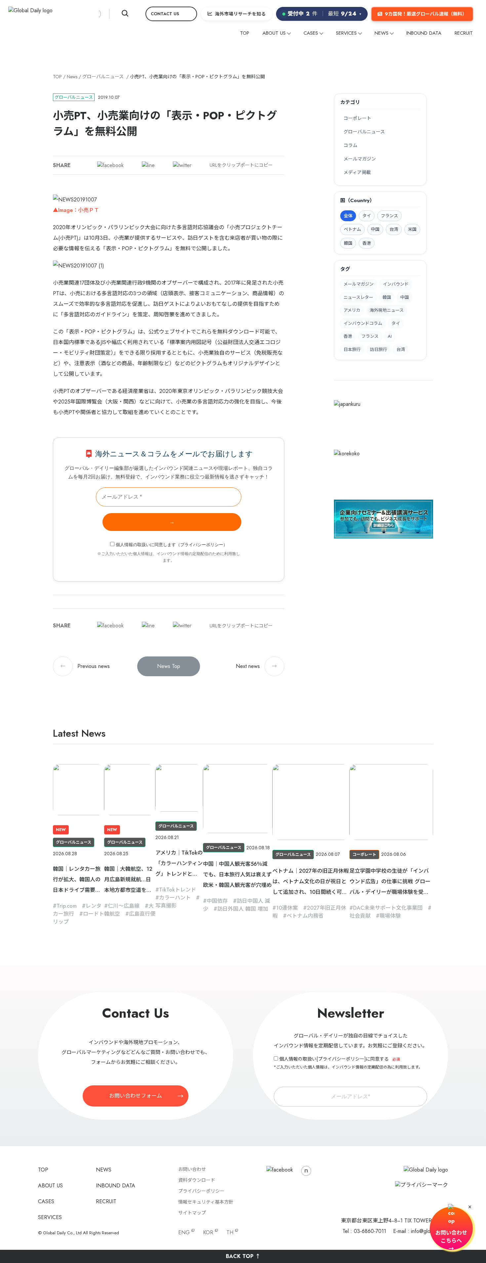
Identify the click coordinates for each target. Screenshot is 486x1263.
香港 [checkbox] (366, 243)
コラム (350, 145)
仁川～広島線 (124, 906)
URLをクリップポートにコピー (241, 165)
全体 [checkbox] (348, 216)
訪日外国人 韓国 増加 (242, 909)
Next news (256, 666)
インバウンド (396, 284)
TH (229, 1232)
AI (390, 336)
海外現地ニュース (387, 310)
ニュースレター (358, 297)
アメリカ (352, 310)
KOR (208, 1232)
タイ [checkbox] (366, 216)
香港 (348, 336)
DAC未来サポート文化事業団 (388, 908)
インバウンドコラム (363, 323)
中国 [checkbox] (375, 229)
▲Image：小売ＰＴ (76, 210)
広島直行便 (142, 914)
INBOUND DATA (423, 33)
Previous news (85, 666)
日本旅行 (352, 349)
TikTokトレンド (177, 890)
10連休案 (287, 908)
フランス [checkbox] (389, 216)
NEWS (381, 33)
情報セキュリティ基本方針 (205, 1202)
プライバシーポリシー (201, 544)
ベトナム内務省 (305, 916)
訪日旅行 (378, 349)
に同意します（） (171, 544)
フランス (370, 336)
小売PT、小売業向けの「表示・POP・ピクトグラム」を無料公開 (197, 76)
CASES (311, 33)
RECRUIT (464, 33)
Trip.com (67, 906)
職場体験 (390, 916)
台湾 (400, 349)
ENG (184, 1232)
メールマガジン (360, 159)
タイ (395, 323)
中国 (404, 297)
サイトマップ (192, 1213)
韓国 (387, 297)
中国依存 (217, 901)
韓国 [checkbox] (348, 243)
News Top (168, 666)
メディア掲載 (357, 172)
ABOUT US (274, 33)
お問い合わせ (192, 1169)
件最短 (324, 14)
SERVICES (346, 33)
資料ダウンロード (196, 1180)
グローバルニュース (103, 76)
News (72, 76)
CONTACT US (165, 14)
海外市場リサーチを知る (240, 14)
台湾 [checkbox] (393, 229)
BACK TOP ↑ (243, 1256)
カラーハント (175, 897)
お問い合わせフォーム (135, 1096)
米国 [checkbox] (412, 229)
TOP (244, 33)
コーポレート (357, 118)
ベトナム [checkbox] (352, 229)
